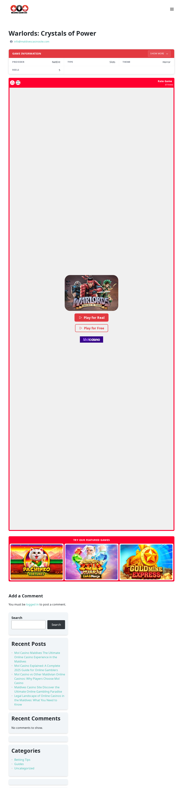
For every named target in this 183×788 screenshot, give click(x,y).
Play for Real (94, 317)
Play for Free (94, 328)
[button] (91, 293)
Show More (157, 53)
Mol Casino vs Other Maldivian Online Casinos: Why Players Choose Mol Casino (39, 678)
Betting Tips (22, 760)
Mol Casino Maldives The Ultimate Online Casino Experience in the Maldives (37, 657)
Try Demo (36, 562)
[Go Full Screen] (18, 82)
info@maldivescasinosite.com (31, 41)
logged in (32, 604)
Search (16, 618)
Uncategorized (24, 768)
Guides (19, 764)
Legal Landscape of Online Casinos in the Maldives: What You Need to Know (39, 700)
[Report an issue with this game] (12, 82)
